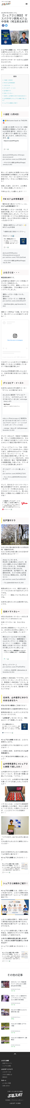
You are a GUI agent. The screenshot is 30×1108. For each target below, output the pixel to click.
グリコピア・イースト (9, 88)
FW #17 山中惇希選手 (8, 83)
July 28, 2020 (7, 262)
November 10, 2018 (8, 430)
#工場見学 (22, 418)
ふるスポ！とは (6, 1072)
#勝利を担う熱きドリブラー (14, 231)
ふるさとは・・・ (7, 85)
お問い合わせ (6, 1085)
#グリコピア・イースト (16, 423)
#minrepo (14, 418)
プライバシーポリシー (17, 1100)
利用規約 (7, 1100)
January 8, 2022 (7, 164)
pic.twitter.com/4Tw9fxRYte (14, 667)
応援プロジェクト (7, 1063)
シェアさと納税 (6, 1066)
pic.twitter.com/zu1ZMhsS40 (14, 159)
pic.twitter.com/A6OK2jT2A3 (14, 473)
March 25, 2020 (19, 583)
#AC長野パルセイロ (15, 127)
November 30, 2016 (8, 672)
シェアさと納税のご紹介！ (10, 103)
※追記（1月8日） (7, 80)
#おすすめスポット (16, 420)
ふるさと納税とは (7, 1074)
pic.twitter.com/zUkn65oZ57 (14, 301)
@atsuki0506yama (10, 155)
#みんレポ (6, 418)
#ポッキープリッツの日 (14, 425)
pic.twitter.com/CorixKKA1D (14, 579)
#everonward (8, 157)
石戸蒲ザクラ (6, 90)
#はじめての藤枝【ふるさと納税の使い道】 (19, 1011)
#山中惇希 (6, 131)
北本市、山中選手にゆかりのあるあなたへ (14, 96)
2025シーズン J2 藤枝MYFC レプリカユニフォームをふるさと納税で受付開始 (19, 998)
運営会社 (4, 1077)
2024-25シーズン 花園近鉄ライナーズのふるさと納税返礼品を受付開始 (18, 984)
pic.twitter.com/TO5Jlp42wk (14, 257)
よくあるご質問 (6, 1083)
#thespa (21, 155)
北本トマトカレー (7, 93)
